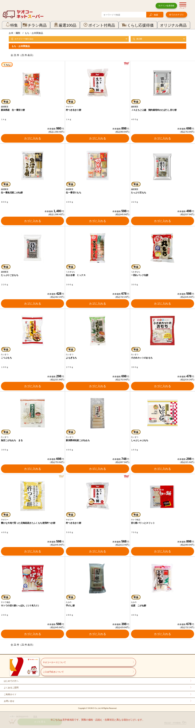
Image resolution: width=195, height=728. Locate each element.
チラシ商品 (37, 25)
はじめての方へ (11, 681)
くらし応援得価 (140, 25)
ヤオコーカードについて (54, 662)
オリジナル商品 (173, 25)
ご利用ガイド (10, 694)
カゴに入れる (32, 138)
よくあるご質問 (11, 687)
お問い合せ (9, 701)
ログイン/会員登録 (166, 6)
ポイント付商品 (101, 25)
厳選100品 (67, 25)
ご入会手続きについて (53, 672)
